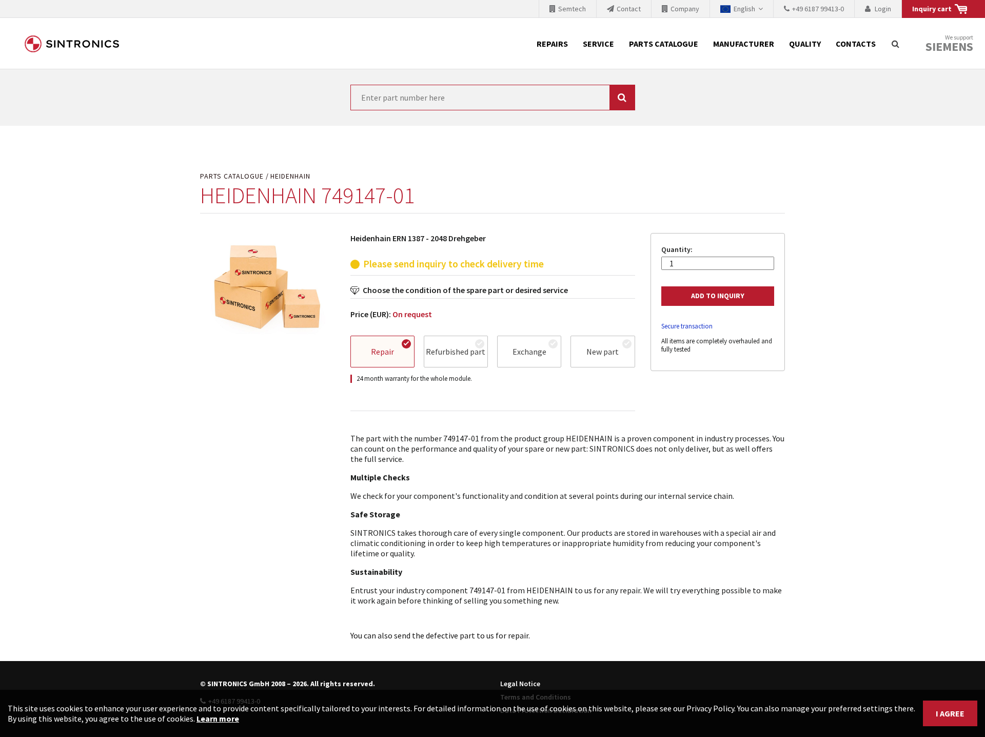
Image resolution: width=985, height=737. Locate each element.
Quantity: (677, 249)
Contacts (856, 43)
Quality (805, 43)
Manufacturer (743, 43)
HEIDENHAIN (290, 176)
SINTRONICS (72, 43)
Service (598, 43)
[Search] (895, 43)
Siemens (949, 47)
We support (949, 43)
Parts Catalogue (663, 43)
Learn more (217, 718)
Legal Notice (520, 683)
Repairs (552, 43)
